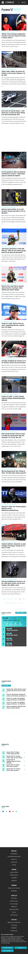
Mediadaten (14, 890)
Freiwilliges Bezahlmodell (14, 856)
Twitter (6, 811)
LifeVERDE (14, 878)
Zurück (8, 599)
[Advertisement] (14, 138)
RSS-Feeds (14, 898)
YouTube (9, 811)
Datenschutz (14, 862)
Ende (21, 603)
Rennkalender (14, 930)
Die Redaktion (14, 853)
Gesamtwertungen (14, 909)
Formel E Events (20, 612)
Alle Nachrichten (14, 901)
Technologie (14, 925)
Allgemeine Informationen (14, 922)
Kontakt (14, 865)
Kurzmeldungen (14, 903)
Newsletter (16, 811)
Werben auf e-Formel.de (14, 888)
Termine (14, 912)
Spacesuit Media (14, 872)
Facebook (3, 811)
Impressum (14, 859)
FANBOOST (14, 928)
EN (22, 2)
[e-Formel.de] (8, 2)
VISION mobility (14, 875)
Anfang (4, 599)
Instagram (13, 811)
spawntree (14, 880)
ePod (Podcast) (14, 915)
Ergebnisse (14, 906)
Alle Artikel (5, 685)
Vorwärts (17, 603)
